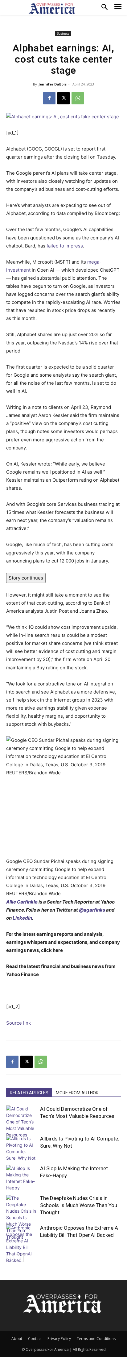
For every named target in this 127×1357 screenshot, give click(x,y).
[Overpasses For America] (51, 8)
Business (63, 33)
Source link (18, 1023)
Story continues (26, 578)
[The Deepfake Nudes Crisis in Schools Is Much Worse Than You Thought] (21, 1217)
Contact (35, 1338)
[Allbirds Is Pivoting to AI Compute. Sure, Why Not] (21, 1148)
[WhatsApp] (78, 98)
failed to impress (65, 246)
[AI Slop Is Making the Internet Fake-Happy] (21, 1178)
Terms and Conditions (96, 1338)
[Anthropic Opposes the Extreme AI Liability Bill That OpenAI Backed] (21, 1243)
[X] (63, 98)
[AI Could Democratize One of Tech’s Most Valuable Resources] (21, 1121)
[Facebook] (49, 98)
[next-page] (20, 1258)
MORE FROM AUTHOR (77, 1092)
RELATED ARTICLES (29, 1092)
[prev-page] (10, 1258)
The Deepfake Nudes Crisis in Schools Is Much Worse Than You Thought (78, 1205)
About (16, 1338)
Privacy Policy (59, 1338)
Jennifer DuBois (53, 84)
